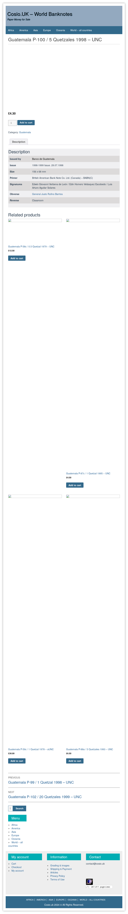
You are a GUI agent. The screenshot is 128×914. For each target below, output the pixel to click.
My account (18, 870)
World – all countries (81, 30)
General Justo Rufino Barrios (47, 194)
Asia (35, 30)
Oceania (60, 30)
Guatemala (25, 132)
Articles (54, 872)
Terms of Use (57, 879)
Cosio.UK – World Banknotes (39, 13)
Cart (14, 863)
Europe (47, 30)
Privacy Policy (57, 876)
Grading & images (59, 865)
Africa (11, 30)
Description (18, 141)
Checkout (17, 867)
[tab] (19, 142)
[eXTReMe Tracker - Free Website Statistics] (89, 881)
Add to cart (26, 122)
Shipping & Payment (61, 869)
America (23, 30)
